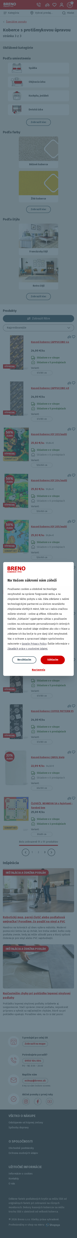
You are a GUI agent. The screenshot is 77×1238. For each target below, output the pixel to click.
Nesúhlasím (24, 659)
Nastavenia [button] (38, 669)
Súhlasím (52, 659)
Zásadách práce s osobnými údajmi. (28, 648)
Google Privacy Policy (34, 643)
